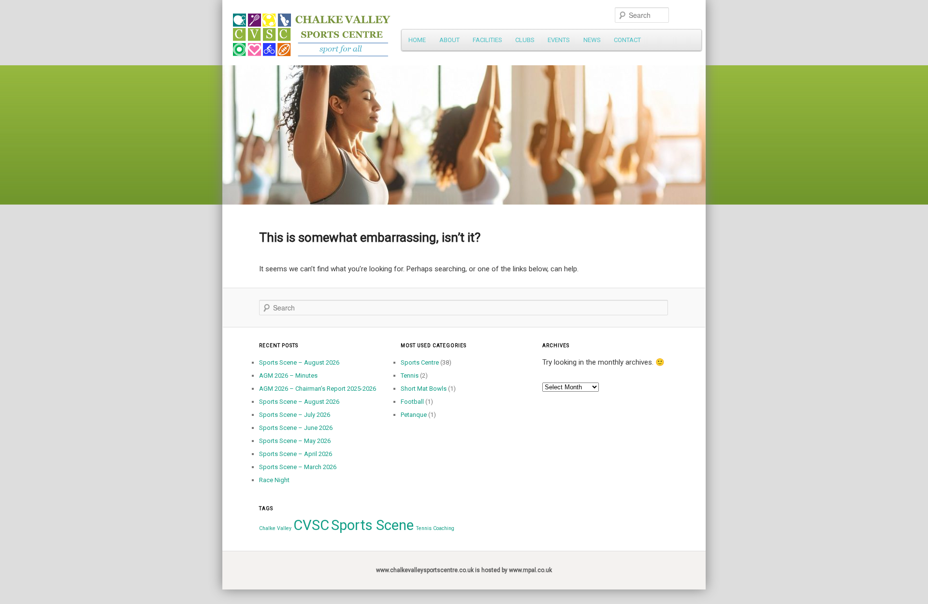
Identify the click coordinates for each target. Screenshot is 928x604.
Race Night (274, 480)
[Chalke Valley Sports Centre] (398, 31)
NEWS (592, 40)
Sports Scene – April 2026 (295, 453)
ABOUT (449, 40)
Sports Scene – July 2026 (294, 414)
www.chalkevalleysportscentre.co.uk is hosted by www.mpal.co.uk (464, 570)
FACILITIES (487, 40)
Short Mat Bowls (424, 388)
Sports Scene (372, 525)
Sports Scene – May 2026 (295, 440)
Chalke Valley (275, 528)
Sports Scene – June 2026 (296, 427)
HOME (417, 40)
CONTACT (627, 40)
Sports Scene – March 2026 (297, 467)
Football (412, 401)
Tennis (410, 375)
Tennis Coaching (435, 528)
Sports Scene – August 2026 (299, 362)
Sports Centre (420, 362)
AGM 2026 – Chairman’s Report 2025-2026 (317, 388)
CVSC (311, 525)
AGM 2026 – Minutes (288, 375)
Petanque (414, 414)
